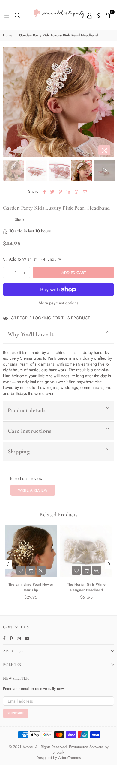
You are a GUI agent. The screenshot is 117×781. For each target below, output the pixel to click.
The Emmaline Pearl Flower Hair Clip (30, 587)
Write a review (33, 490)
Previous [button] (7, 102)
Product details (27, 410)
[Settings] (99, 14)
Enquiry (53, 259)
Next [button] (109, 102)
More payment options (58, 303)
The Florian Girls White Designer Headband (86, 587)
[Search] (17, 14)
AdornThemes (69, 757)
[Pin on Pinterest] (60, 192)
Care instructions (30, 431)
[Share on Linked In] (68, 192)
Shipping (19, 451)
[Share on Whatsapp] (77, 192)
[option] (58, 102)
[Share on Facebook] (45, 192)
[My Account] (90, 14)
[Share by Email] (85, 192)
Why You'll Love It (31, 334)
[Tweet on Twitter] (52, 192)
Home (7, 35)
